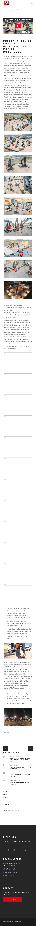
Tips (5, 797)
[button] (4, 657)
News (18, 9)
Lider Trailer (27, 808)
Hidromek (6, 732)
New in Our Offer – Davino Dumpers (20, 768)
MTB (12, 732)
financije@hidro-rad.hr (10, 872)
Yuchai (17, 810)
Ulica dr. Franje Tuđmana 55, (12, 863)
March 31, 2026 (14, 756)
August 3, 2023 (7, 38)
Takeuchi (10, 810)
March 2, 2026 (14, 773)
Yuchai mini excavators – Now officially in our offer (20, 760)
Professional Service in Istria (20, 775)
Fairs (6, 794)
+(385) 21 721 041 (9, 875)
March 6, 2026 (14, 765)
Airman (5, 808)
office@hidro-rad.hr (9, 869)
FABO (11, 808)
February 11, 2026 (15, 780)
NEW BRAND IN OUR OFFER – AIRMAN (20, 783)
